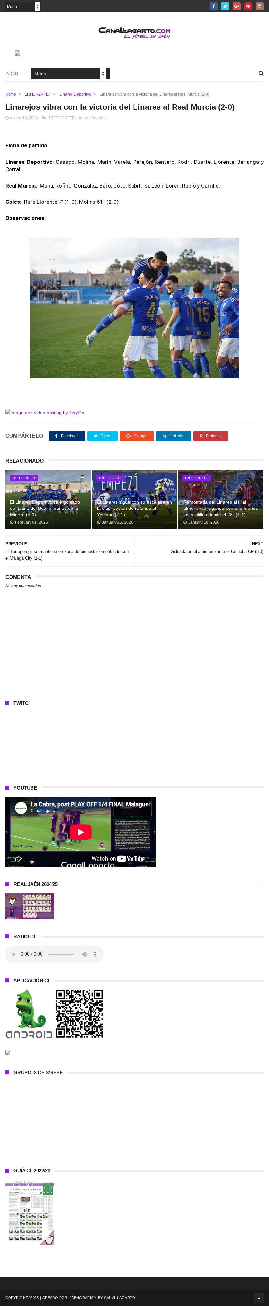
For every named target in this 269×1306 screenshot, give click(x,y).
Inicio (11, 73)
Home (10, 94)
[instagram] (260, 6)
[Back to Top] (259, 1298)
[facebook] (214, 6)
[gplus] (237, 6)
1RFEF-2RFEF (38, 94)
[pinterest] (248, 6)
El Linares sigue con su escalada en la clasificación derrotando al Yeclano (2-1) (134, 508)
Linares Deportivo (75, 94)
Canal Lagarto (119, 1298)
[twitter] (225, 6)
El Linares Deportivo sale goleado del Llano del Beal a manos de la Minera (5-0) (45, 508)
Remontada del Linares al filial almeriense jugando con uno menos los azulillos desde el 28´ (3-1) (220, 508)
